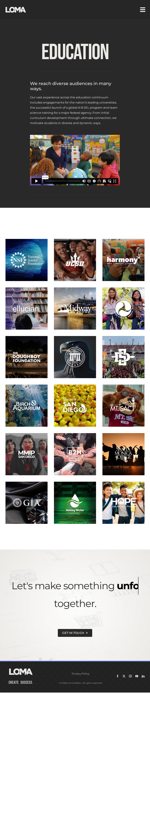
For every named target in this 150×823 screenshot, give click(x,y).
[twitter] (124, 676)
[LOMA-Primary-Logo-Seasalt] (16, 7)
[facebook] (117, 676)
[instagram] (130, 676)
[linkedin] (143, 676)
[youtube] (136, 676)
